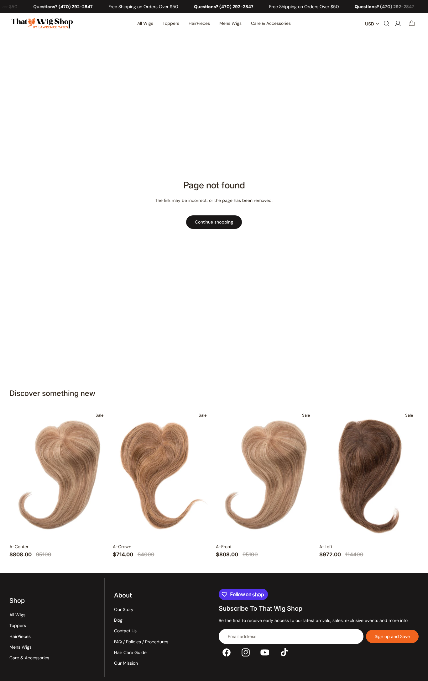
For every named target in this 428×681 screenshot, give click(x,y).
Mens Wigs (20, 647)
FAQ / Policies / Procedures (141, 641)
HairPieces (20, 636)
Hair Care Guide (130, 652)
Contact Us (125, 631)
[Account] (398, 24)
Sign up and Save (392, 636)
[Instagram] (246, 652)
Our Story (123, 609)
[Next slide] (99, 475)
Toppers (17, 625)
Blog (118, 620)
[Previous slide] (19, 475)
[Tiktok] (284, 652)
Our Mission (126, 663)
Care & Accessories (29, 658)
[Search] (387, 24)
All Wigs (17, 614)
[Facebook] (227, 652)
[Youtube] (265, 652)
